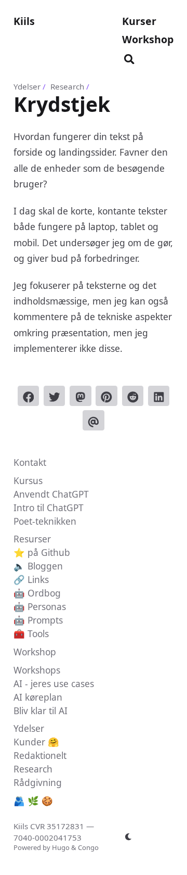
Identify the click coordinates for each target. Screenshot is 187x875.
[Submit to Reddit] (133, 396)
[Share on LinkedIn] (159, 396)
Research (67, 86)
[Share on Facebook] (28, 396)
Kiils (24, 21)
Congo (88, 847)
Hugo (61, 847)
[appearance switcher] (128, 836)
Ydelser (27, 86)
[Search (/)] (129, 57)
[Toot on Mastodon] (80, 396)
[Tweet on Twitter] (54, 396)
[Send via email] (93, 420)
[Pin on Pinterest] (106, 396)
